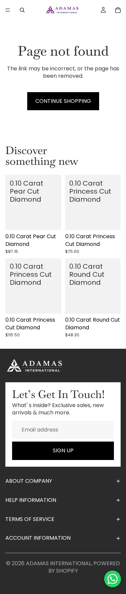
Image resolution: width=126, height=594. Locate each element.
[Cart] (118, 10)
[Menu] (7, 10)
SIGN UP (63, 450)
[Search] (22, 10)
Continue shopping (63, 101)
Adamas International (58, 563)
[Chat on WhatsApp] (112, 579)
